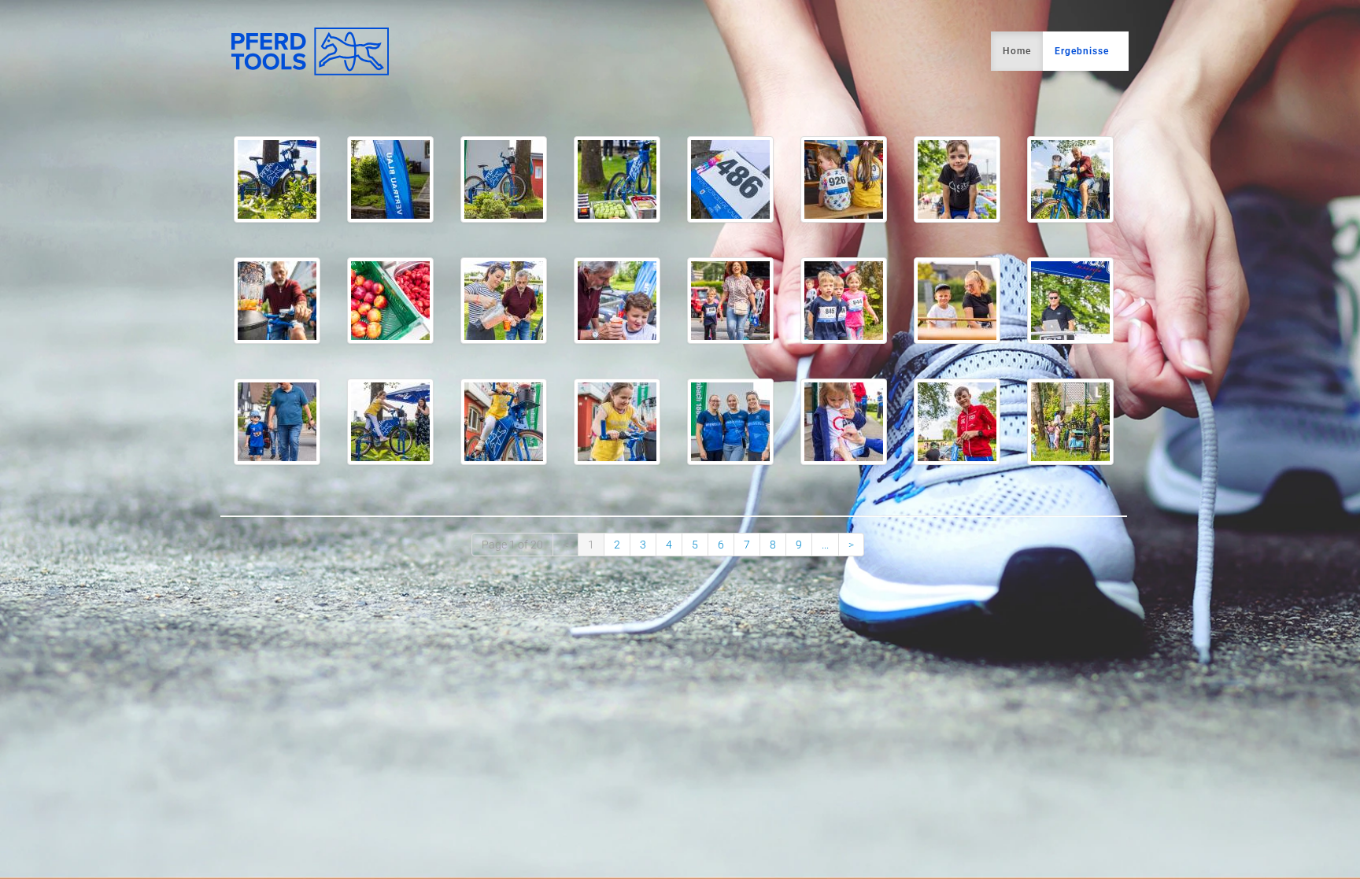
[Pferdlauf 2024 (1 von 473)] (277, 179)
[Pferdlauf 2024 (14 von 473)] (843, 300)
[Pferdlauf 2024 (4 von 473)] (617, 179)
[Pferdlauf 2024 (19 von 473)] (503, 422)
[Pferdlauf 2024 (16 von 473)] (1070, 300)
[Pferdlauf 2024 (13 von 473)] (730, 300)
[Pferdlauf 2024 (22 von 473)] (843, 422)
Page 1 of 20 (512, 544)
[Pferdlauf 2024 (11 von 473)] (503, 300)
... (825, 544)
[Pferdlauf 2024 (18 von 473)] (390, 422)
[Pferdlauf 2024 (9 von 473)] (277, 300)
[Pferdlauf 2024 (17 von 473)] (277, 422)
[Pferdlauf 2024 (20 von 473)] (617, 422)
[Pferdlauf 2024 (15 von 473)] (957, 300)
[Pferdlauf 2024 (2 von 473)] (390, 179)
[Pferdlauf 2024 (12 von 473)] (617, 300)
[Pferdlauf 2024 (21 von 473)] (730, 422)
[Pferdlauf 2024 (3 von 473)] (503, 179)
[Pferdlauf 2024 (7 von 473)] (957, 179)
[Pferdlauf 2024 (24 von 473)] (1070, 422)
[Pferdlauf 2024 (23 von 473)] (957, 422)
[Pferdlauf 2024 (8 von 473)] (1070, 179)
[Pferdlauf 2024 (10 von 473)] (390, 300)
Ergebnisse (1082, 51)
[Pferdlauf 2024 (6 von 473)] (843, 179)
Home (1017, 51)
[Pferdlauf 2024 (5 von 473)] (730, 179)
